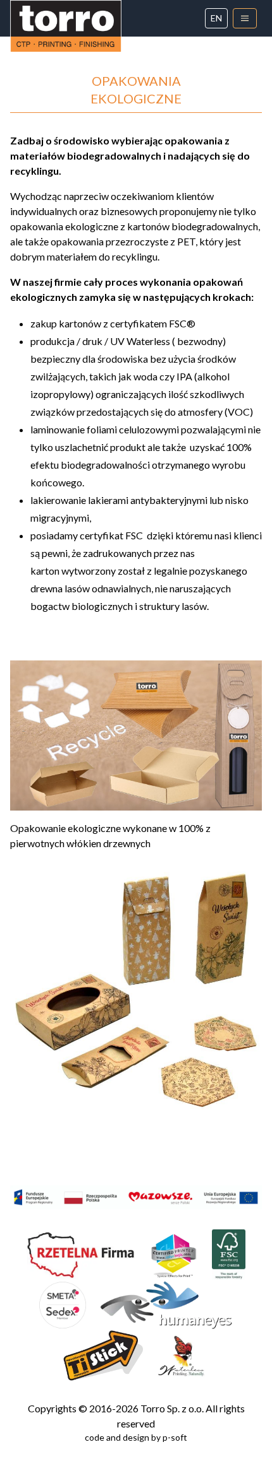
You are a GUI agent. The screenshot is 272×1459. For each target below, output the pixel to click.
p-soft (175, 1437)
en (216, 18)
